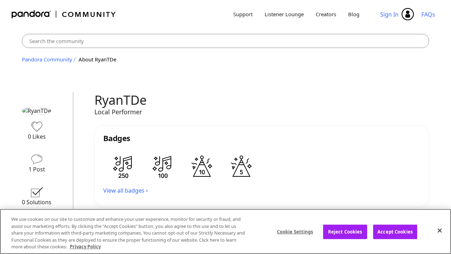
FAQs (428, 14)
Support (243, 14)
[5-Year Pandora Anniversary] (241, 167)
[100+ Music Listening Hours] (162, 167)
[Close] (439, 230)
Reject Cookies (345, 232)
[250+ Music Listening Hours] (123, 167)
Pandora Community (64, 14)
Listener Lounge (284, 14)
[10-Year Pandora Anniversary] (202, 167)
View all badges (123, 190)
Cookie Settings (295, 232)
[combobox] (225, 41)
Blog (353, 14)
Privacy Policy (85, 246)
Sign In (389, 14)
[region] (225, 231)
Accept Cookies (395, 232)
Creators (326, 14)
